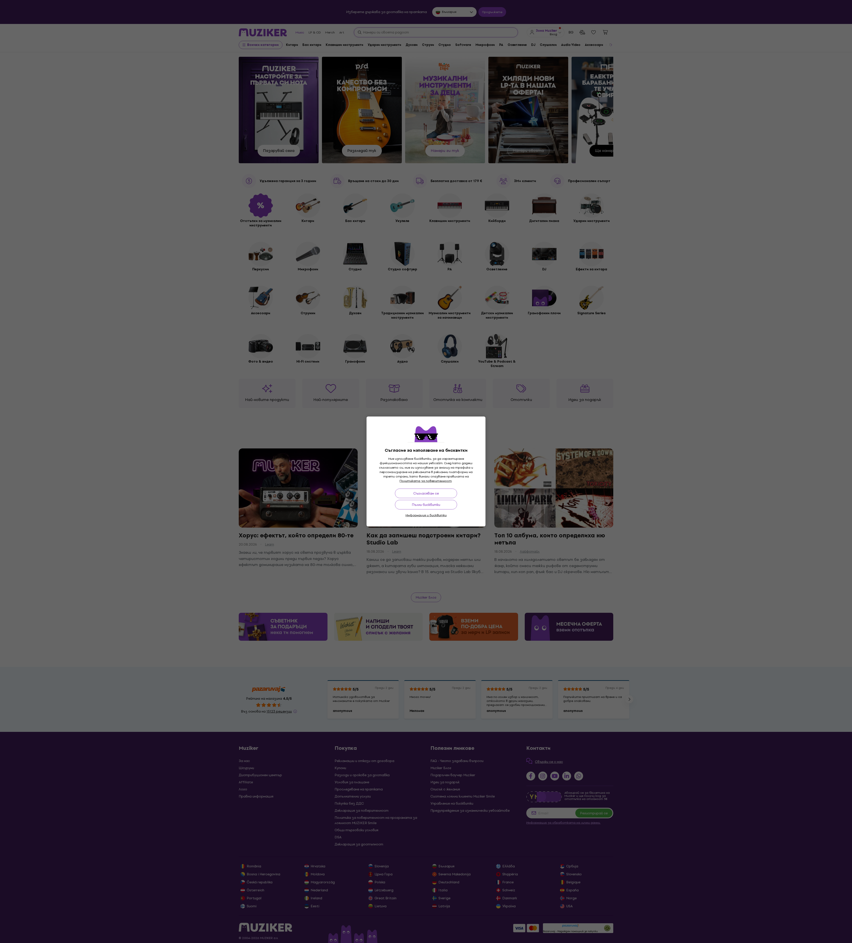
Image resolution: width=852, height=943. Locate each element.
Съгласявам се (426, 493)
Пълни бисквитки (426, 504)
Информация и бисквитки (426, 515)
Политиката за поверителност (426, 480)
